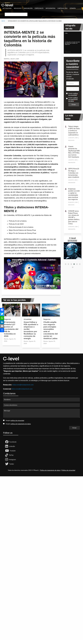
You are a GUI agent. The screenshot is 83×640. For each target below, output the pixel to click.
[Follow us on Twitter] (7, 464)
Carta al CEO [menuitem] (62, 8)
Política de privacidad (68, 470)
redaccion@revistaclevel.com (23, 385)
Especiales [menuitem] (39, 8)
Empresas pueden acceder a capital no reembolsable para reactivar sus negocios (74, 194)
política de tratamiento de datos (73, 99)
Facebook (12, 442)
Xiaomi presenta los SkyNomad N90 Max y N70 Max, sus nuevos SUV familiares (74, 152)
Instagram (12, 459)
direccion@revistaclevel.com (22, 389)
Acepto (73, 94)
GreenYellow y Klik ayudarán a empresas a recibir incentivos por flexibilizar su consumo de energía (31, 330)
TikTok (11, 455)
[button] (65, 264)
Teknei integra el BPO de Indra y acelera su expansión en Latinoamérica (74, 131)
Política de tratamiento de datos (50, 470)
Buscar (7, 11)
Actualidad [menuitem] (7, 8)
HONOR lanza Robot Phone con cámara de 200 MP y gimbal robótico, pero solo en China (74, 217)
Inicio (3, 21)
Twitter (11, 464)
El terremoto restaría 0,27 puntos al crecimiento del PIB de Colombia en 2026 (11, 329)
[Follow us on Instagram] (7, 459)
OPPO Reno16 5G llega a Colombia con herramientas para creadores (73, 173)
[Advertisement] (41, 501)
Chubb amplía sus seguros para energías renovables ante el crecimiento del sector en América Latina (50, 330)
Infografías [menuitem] (50, 8)
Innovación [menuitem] (28, 8)
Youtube (13, 451)
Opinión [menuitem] (73, 8)
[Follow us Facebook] (7, 442)
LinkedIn (12, 446)
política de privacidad (73, 94)
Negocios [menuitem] (17, 8)
